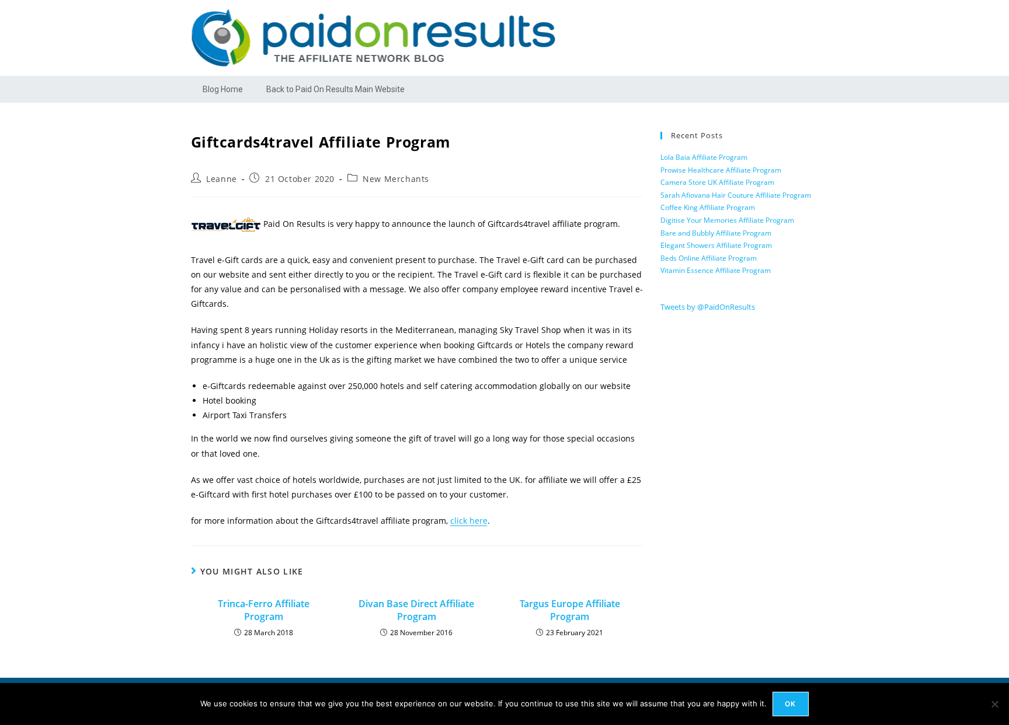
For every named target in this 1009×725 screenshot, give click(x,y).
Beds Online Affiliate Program (708, 258)
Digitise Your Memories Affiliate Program (727, 220)
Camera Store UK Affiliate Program (717, 182)
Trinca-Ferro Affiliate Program (263, 610)
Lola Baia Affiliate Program (703, 157)
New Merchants (396, 178)
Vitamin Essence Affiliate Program (715, 270)
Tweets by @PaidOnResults (707, 307)
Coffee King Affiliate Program (707, 207)
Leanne (221, 178)
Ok (790, 703)
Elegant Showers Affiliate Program (716, 245)
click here (469, 520)
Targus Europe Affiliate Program (570, 610)
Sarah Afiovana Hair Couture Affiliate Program (735, 195)
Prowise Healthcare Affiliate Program (720, 170)
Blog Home (223, 89)
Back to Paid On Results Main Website (335, 89)
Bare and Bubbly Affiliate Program (715, 233)
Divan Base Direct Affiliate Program (416, 610)
